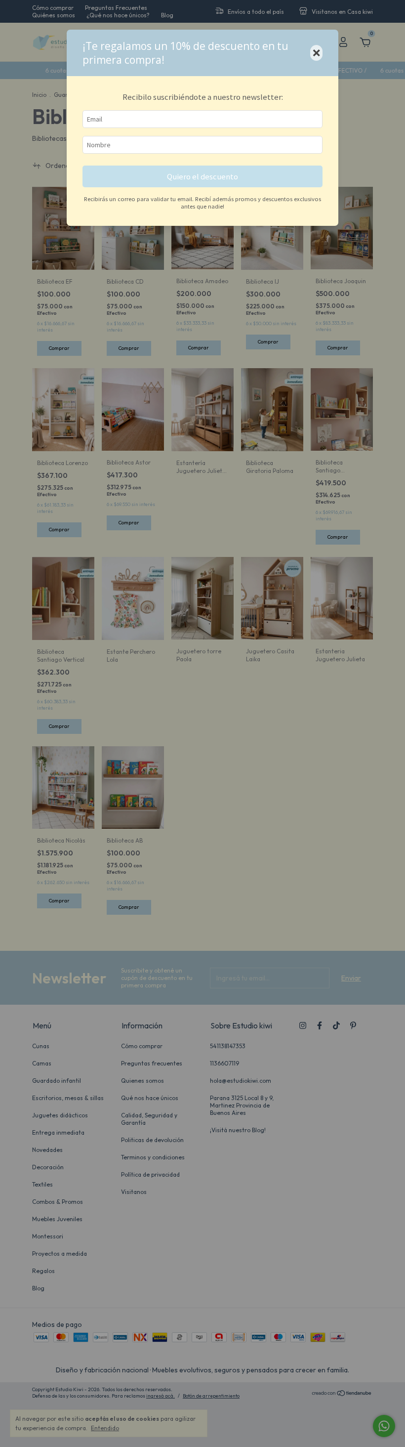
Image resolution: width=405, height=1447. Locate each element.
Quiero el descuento (202, 176)
